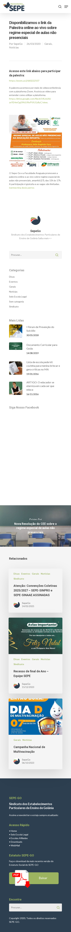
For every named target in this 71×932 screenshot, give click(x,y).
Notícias (14, 47)
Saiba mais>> (45, 238)
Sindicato (14, 306)
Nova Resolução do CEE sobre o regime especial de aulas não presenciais (35, 526)
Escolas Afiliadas (19, 838)
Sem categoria (16, 301)
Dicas (12, 276)
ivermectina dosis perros (21, 187)
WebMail (15, 845)
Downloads (16, 841)
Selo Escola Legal (18, 296)
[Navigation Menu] (66, 6)
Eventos (13, 281)
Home (14, 830)
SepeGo (18, 43)
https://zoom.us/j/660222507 (24, 80)
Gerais (48, 43)
